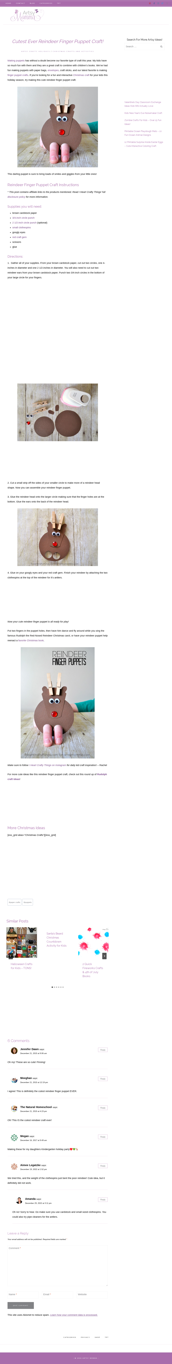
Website (82, 1294)
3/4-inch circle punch (23, 217)
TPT (59, 3)
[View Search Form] (167, 3)
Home (8, 3)
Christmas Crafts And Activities (73, 51)
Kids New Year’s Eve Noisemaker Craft (143, 113)
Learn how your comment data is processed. (74, 1315)
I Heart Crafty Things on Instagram (47, 765)
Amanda (30, 1198)
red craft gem (19, 237)
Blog (32, 3)
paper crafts (14, 902)
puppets (28, 902)
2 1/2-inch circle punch (24, 222)
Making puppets (16, 60)
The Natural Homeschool (36, 1107)
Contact (20, 3)
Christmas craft (81, 75)
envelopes (53, 70)
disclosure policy (16, 197)
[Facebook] (154, 3)
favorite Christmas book (31, 640)
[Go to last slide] (11, 956)
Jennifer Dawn (29, 1049)
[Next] (104, 956)
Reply (102, 1050)
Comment (15, 1248)
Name (13, 1294)
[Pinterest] (150, 3)
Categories (46, 3)
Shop (97, 1337)
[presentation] (21, 942)
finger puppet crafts (18, 75)
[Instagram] (158, 3)
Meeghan (26, 1078)
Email (47, 1294)
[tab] (52, 987)
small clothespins (21, 227)
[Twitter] (162, 3)
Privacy (85, 1337)
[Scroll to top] (165, 1352)
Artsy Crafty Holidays (35, 51)
